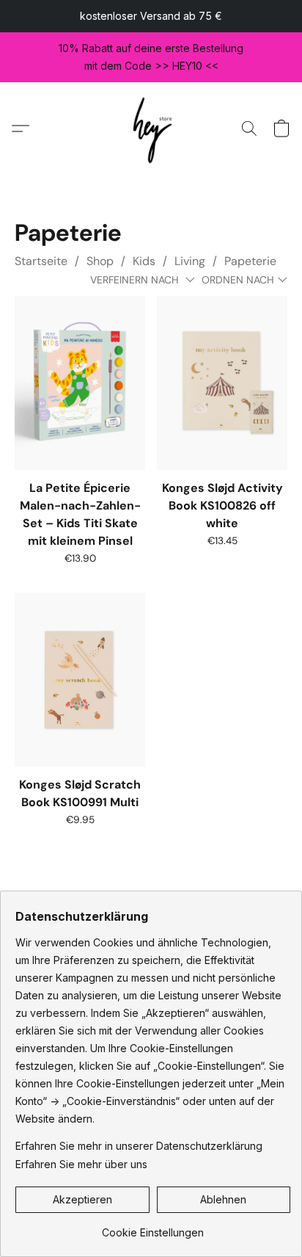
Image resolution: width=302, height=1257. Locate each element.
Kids (144, 261)
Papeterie (250, 261)
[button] (151, 128)
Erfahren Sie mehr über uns (81, 1164)
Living (189, 261)
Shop (100, 261)
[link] (152, 1227)
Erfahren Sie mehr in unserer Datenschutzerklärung (138, 1146)
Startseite (41, 261)
